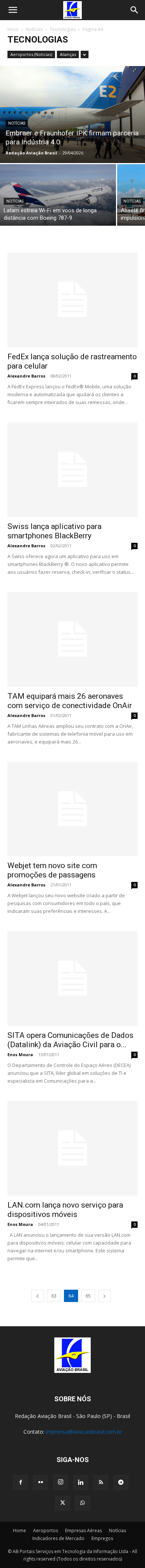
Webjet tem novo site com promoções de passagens (52, 870)
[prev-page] (37, 1296)
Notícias (34, 29)
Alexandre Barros (26, 376)
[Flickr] (40, 1482)
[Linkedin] (80, 1482)
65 (88, 1296)
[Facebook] (20, 1482)
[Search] (134, 10)
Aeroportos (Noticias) (31, 54)
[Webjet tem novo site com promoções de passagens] (72, 809)
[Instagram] (60, 1482)
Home (19, 1530)
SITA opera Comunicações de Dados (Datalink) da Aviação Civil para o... (70, 1040)
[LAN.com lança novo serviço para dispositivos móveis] (72, 1148)
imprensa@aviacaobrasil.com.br (84, 1431)
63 (54, 1296)
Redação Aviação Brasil (31, 153)
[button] (13, 10)
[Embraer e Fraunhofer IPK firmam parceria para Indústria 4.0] (72, 114)
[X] (62, 1503)
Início (13, 29)
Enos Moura (20, 1054)
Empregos (102, 1538)
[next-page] (104, 1296)
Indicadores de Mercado (58, 1538)
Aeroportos (45, 1530)
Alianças (68, 54)
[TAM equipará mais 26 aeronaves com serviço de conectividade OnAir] (72, 639)
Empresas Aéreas (83, 1530)
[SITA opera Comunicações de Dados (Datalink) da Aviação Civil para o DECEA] (72, 978)
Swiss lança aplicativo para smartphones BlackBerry (54, 531)
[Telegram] (120, 1482)
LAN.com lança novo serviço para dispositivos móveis (65, 1210)
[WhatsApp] (82, 1503)
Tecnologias (62, 29)
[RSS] (100, 1482)
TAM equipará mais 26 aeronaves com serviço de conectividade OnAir (69, 701)
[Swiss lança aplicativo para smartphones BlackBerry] (72, 469)
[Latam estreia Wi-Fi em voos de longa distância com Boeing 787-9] (58, 195)
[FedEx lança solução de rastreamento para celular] (72, 300)
